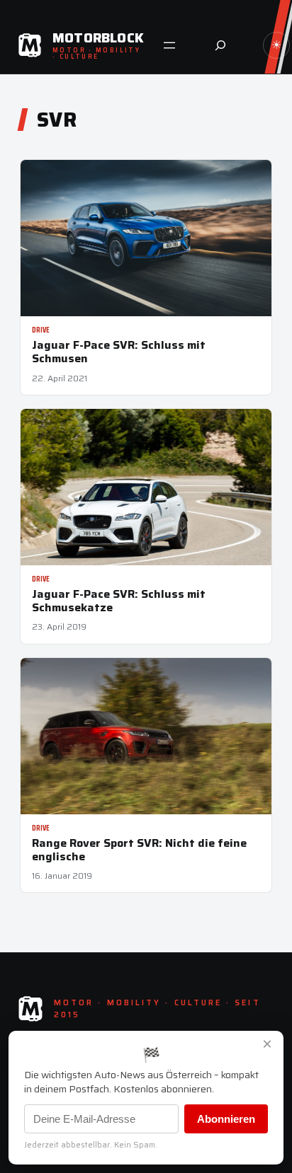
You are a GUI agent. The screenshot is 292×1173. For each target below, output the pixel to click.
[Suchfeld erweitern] (220, 45)
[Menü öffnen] (169, 45)
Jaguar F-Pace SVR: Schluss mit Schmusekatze (119, 600)
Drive (41, 330)
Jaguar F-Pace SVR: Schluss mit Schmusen (119, 351)
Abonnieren (226, 1119)
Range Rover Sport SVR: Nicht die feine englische (139, 849)
